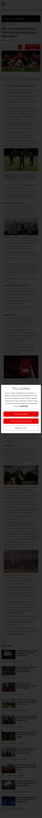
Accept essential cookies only (21, 421)
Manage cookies (21, 428)
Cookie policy (23, 406)
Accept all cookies (21, 414)
